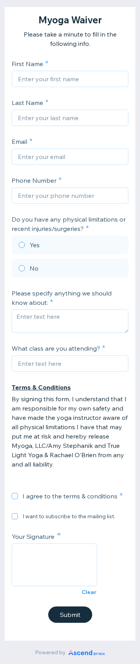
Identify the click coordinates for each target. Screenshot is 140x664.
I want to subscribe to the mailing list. (69, 516)
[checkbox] (15, 496)
